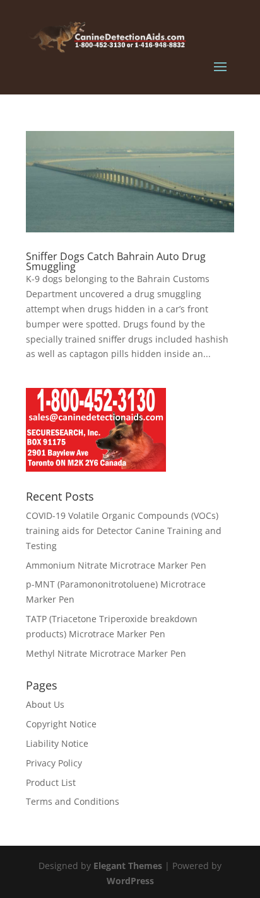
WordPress (130, 881)
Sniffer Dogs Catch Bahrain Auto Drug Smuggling (116, 261)
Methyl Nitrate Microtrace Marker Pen (106, 653)
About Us (45, 704)
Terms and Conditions (72, 801)
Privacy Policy (54, 763)
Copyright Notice (61, 724)
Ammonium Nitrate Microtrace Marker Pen (116, 565)
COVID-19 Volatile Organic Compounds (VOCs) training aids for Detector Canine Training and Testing (124, 530)
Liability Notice (57, 743)
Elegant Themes (127, 866)
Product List (51, 782)
